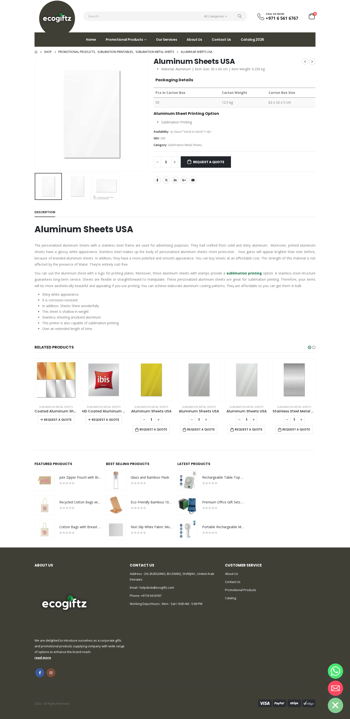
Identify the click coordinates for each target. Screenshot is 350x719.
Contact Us (221, 39)
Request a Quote (208, 162)
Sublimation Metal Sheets (185, 145)
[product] (56, 380)
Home (91, 39)
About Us (194, 39)
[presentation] (35, 114)
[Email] (335, 688)
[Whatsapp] (335, 671)
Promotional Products (124, 39)
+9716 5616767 (151, 595)
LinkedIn (175, 180)
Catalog (230, 598)
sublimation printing (244, 273)
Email (193, 180)
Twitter (166, 180)
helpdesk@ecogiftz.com (156, 587)
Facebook (157, 180)
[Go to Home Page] (36, 52)
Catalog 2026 (252, 39)
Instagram (51, 673)
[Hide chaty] (335, 705)
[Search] (239, 16)
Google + (184, 180)
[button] (309, 347)
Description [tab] (45, 212)
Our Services (166, 39)
